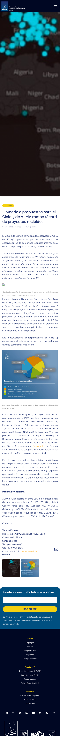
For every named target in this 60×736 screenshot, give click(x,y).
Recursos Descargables (30, 695)
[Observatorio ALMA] (16, 6)
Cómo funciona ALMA (30, 675)
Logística (30, 655)
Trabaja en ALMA (30, 659)
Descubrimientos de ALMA (30, 671)
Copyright (30, 643)
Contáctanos (30, 704)
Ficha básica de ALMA (30, 683)
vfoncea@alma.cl (30, 551)
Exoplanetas (39, 446)
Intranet (30, 647)
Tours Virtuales (30, 700)
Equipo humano (30, 679)
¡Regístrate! (30, 609)
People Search (30, 651)
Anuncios (8, 205)
